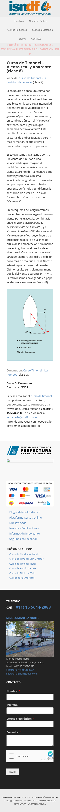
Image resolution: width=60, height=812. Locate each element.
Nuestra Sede (17, 523)
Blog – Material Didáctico (24, 512)
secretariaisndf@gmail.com (21, 673)
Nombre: (13, 691)
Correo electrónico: (20, 719)
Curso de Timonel (11, 797)
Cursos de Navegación (34, 797)
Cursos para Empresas (21, 577)
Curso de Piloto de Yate (22, 573)
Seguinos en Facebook (23, 539)
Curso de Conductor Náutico (25, 554)
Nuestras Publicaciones (24, 528)
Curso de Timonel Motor (22, 563)
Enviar (12, 771)
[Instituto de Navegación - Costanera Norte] (30, 655)
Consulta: (14, 732)
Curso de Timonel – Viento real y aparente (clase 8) (29, 66)
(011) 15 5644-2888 (32, 607)
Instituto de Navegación (30, 8)
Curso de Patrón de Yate (22, 568)
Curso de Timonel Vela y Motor (26, 558)
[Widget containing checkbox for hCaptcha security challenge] (30, 756)
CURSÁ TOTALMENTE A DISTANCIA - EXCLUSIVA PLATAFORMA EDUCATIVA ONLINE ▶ (30, 49)
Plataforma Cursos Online (25, 517)
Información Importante (24, 533)
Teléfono (12, 705)
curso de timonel (41, 396)
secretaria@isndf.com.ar (22, 417)
